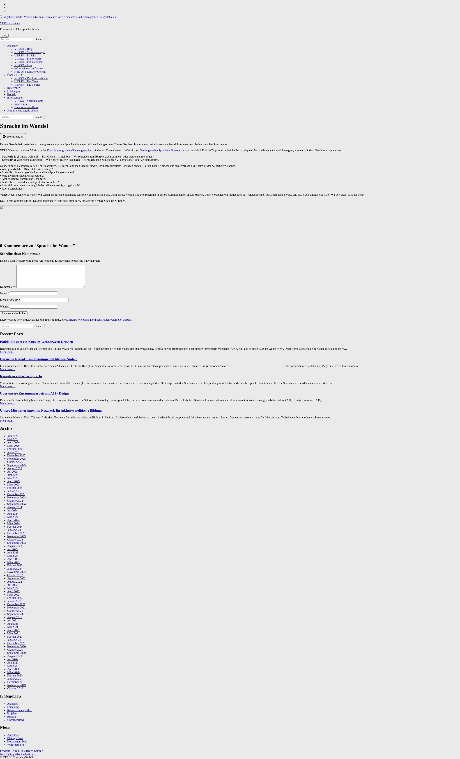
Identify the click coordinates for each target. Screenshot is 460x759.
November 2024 (16, 497)
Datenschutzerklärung (26, 107)
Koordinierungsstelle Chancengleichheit (69, 150)
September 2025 (16, 465)
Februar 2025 (14, 487)
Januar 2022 (14, 601)
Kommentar (8, 286)
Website (4, 306)
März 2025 (13, 484)
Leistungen (13, 91)
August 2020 (14, 656)
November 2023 (16, 536)
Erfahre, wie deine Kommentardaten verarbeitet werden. (100, 319)
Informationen (15, 97)
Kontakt (11, 94)
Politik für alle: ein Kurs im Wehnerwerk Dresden (36, 342)
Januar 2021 (14, 639)
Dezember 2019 (16, 681)
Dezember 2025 (16, 455)
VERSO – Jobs (23, 65)
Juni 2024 (12, 513)
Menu (4, 35)
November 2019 (16, 685)
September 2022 (16, 578)
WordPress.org (15, 744)
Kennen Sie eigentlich (19, 710)
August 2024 (14, 507)
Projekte (12, 713)
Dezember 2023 (16, 533)
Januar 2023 (14, 568)
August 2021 (14, 617)
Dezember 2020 (16, 643)
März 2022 (13, 594)
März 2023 (13, 562)
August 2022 (14, 581)
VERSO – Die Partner (27, 84)
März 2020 (13, 672)
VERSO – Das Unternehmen (31, 78)
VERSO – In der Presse (28, 58)
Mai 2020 (12, 665)
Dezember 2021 (16, 604)
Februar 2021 (14, 636)
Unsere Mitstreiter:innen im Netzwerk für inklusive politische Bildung (51, 410)
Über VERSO (15, 74)
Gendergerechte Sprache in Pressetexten (162, 150)
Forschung (13, 706)
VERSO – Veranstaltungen (29, 52)
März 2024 (13, 523)
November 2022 (16, 571)
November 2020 (16, 646)
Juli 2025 (12, 471)
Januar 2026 (14, 452)
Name (4, 293)
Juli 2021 (12, 620)
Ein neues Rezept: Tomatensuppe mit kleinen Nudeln (38, 359)
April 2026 (13, 442)
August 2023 (14, 546)
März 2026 (13, 445)
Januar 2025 (14, 491)
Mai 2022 (12, 588)
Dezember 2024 (16, 494)
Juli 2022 (12, 584)
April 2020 (13, 669)
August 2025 (14, 468)
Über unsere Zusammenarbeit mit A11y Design (34, 393)
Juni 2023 (12, 552)
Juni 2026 (12, 435)
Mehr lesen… (7, 352)
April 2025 (13, 481)
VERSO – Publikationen (28, 61)
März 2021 (13, 633)
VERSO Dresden (10, 23)
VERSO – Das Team (26, 81)
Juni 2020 (12, 662)
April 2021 (13, 630)
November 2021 (16, 607)
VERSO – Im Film (25, 55)
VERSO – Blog (23, 49)
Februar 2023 (14, 565)
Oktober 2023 (15, 539)
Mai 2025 (12, 478)
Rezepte (11, 716)
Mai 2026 (12, 439)
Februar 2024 (14, 526)
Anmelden (13, 735)
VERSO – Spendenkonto (28, 100)
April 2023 (13, 558)
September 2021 (16, 614)
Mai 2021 (12, 626)
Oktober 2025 (15, 461)
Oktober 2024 (15, 500)
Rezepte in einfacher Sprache (21, 376)
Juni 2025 (12, 474)
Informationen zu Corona (28, 68)
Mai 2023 (12, 555)
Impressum (20, 104)
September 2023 (16, 542)
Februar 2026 (14, 448)
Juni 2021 (12, 623)
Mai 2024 (12, 516)
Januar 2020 (14, 678)
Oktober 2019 (15, 688)
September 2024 (16, 503)
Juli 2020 (12, 659)
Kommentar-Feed (17, 741)
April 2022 (13, 591)
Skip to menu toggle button (22, 110)
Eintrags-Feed (15, 738)
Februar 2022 (14, 597)
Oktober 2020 (15, 649)
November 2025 (16, 458)
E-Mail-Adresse (10, 299)
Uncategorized (15, 719)
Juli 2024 (12, 510)
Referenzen (13, 87)
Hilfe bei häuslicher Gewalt (29, 71)
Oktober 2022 (15, 575)
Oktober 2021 (15, 610)
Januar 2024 (14, 529)
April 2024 (13, 520)
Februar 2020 (14, 675)
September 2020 (16, 652)
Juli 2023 (12, 549)
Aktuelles (12, 45)
